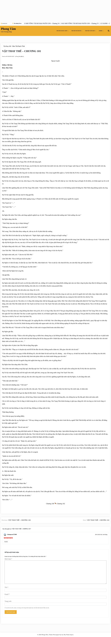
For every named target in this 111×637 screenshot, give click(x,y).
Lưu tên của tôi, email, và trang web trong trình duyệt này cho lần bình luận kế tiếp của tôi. (27, 607)
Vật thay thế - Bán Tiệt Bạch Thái (14, 46)
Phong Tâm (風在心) (20, 56)
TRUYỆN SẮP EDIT (90, 30)
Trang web (8, 601)
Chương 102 (61, 504)
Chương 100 (50, 504)
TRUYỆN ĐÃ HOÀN (76, 30)
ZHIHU (100, 30)
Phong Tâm (8, 28)
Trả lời (5, 541)
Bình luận (8, 559)
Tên (6, 587)
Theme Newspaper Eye (55, 634)
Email (7, 594)
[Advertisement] (45, 10)
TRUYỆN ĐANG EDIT (61, 30)
